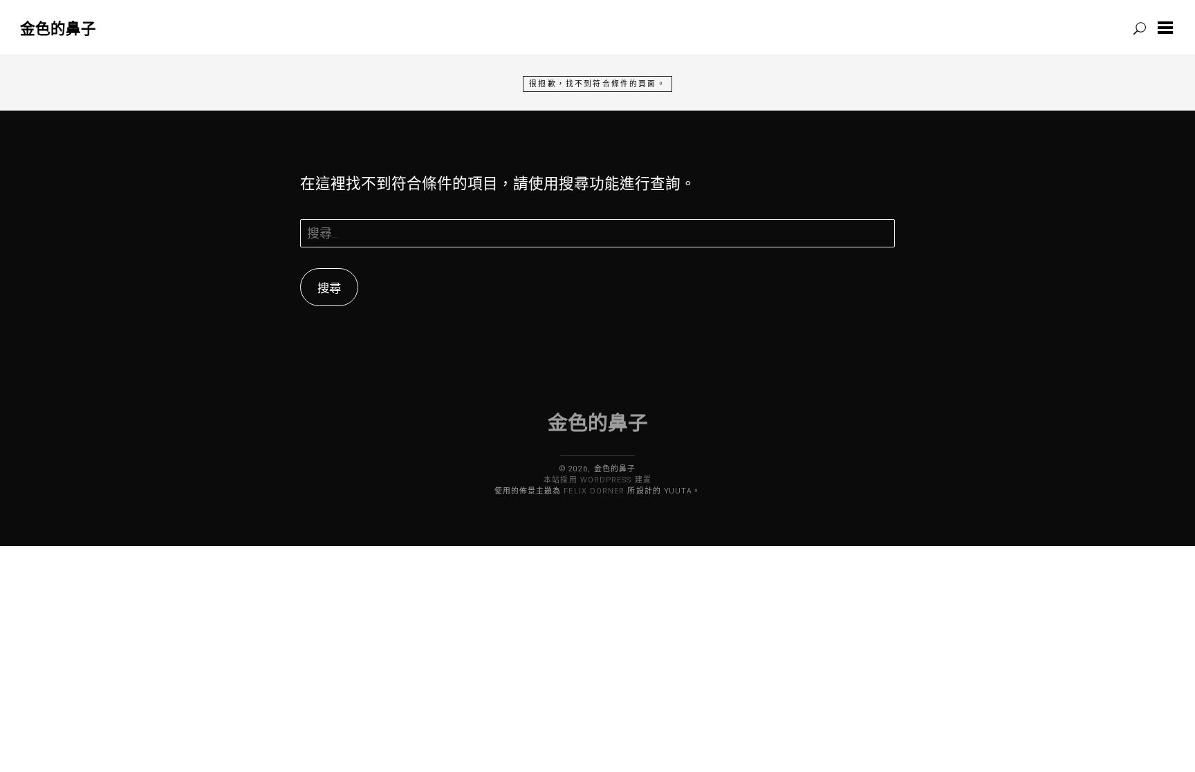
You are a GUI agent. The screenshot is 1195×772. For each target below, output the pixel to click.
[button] (1168, 27)
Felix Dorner (594, 491)
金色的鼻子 (58, 28)
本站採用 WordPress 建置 (597, 480)
